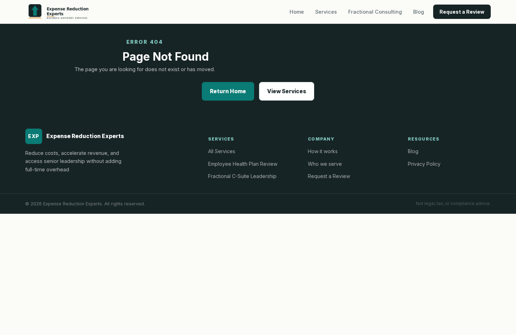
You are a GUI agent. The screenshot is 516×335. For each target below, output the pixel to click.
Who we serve (325, 164)
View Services (286, 91)
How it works (323, 151)
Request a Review (461, 12)
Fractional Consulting (375, 12)
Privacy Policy (424, 164)
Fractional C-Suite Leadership (242, 176)
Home (297, 12)
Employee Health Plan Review (242, 164)
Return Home (228, 91)
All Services (221, 151)
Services (326, 12)
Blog (418, 12)
